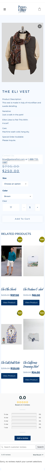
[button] (5, 9)
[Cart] (40, 9)
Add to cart (22, 219)
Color (5, 191)
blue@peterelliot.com (13, 159)
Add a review (22, 438)
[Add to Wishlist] (11, 207)
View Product (9, 302)
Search (40, 447)
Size (4, 178)
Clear (4, 201)
